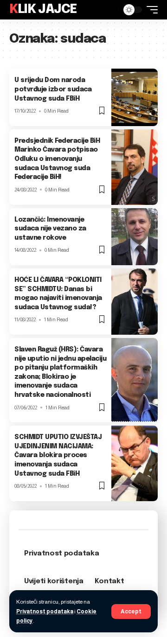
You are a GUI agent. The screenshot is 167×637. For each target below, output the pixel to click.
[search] (109, 9)
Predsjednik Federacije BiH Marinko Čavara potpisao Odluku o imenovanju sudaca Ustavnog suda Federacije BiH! (57, 159)
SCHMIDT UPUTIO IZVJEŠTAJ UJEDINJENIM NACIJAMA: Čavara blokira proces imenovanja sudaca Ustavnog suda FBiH (58, 455)
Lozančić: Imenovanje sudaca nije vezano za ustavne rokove (50, 229)
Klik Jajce (43, 9)
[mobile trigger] (150, 9)
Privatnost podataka (44, 611)
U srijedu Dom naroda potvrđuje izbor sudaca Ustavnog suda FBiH (52, 89)
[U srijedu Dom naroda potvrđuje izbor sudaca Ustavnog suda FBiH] (134, 97)
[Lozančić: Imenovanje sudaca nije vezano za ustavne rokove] (134, 236)
